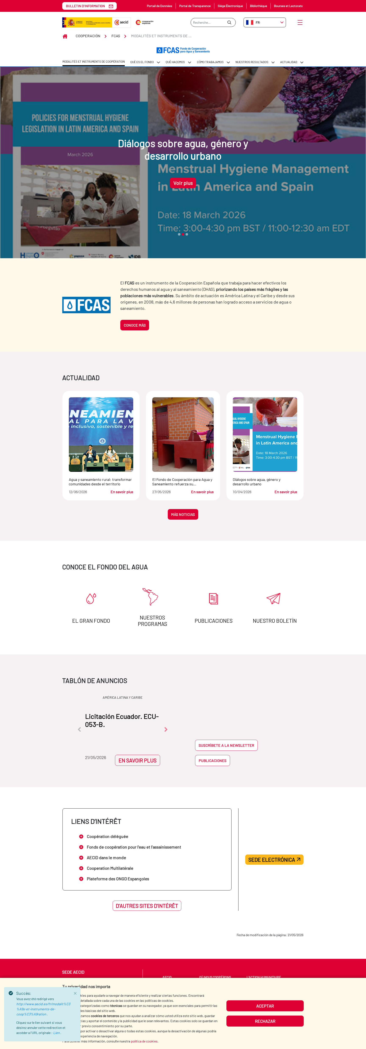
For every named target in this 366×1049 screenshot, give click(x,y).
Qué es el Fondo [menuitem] (142, 62)
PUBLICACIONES (212, 760)
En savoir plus (122, 492)
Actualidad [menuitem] (288, 62)
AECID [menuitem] (167, 977)
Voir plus (183, 183)
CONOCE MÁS (135, 325)
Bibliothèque (258, 6)
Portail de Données (159, 6)
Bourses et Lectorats (288, 6)
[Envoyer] (229, 22)
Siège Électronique (230, 6)
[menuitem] (93, 62)
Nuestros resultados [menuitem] (252, 62)
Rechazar (265, 1021)
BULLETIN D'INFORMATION (85, 6)
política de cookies (144, 1041)
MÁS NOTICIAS (183, 514)
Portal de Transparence (195, 6)
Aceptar (265, 1005)
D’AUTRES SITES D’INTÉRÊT (147, 906)
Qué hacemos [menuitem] (175, 62)
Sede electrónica (271, 859)
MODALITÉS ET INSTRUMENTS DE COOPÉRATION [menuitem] (93, 61)
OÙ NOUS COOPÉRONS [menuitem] (215, 977)
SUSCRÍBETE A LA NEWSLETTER (226, 745)
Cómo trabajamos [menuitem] (210, 62)
